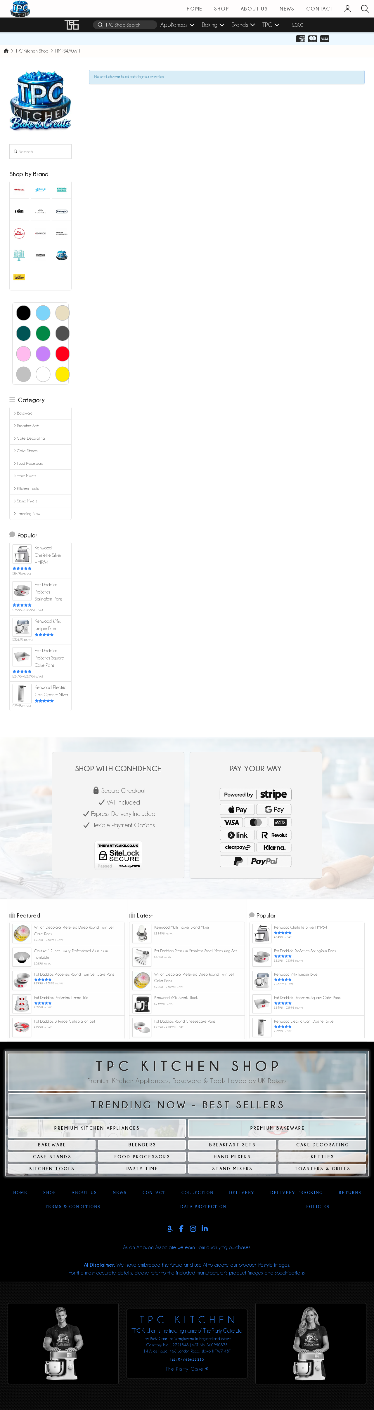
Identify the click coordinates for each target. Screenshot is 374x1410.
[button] (365, 8)
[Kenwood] (40, 233)
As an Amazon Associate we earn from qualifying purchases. (187, 1247)
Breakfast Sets (28, 426)
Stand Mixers (27, 501)
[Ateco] (40, 189)
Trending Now (28, 513)
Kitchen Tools (28, 488)
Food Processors (30, 463)
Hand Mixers (26, 476)
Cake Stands (27, 451)
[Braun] (19, 211)
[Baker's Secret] (61, 189)
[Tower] (40, 255)
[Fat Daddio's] (19, 233)
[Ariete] (19, 189)
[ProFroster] (19, 255)
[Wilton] (19, 277)
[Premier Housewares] (61, 233)
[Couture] (40, 211)
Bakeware (25, 413)
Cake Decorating (31, 438)
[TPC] (61, 255)
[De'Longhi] (61, 211)
